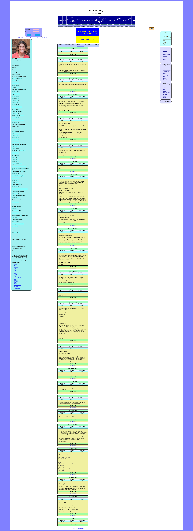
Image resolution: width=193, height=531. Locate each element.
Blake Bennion (166, 92)
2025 (129, 26)
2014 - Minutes (80, 46)
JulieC (15, 274)
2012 (73, 26)
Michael (165, 51)
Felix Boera (166, 79)
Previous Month (60, 20)
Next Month (133, 20)
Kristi (164, 73)
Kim (15, 275)
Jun (95, 24)
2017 (94, 26)
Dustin (164, 59)
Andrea (15, 264)
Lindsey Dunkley (18, 277)
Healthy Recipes (84, 20)
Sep (113, 24)
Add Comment (73, 75)
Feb (67, 24)
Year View (126, 20)
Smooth (16, 286)
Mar (74, 24)
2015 (86, 26)
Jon (15, 270)
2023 (120, 26)
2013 (77, 26)
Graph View (129, 19)
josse (15, 273)
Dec (132, 24)
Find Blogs (92, 20)
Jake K (15, 269)
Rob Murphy (17, 283)
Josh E (15, 271)
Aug (107, 24)
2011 (68, 26)
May (88, 24)
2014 (81, 26)
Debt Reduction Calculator (78, 528)
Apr (81, 24)
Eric (164, 76)
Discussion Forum (109, 20)
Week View (123, 20)
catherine (16, 267)
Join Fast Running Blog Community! (73, 19)
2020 (107, 26)
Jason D (165, 56)
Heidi (164, 78)
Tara (15, 287)
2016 (90, 26)
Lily (15, 276)
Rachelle (16, 280)
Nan (15, 279)
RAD (15, 282)
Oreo (164, 61)
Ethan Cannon (166, 54)
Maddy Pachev (166, 70)
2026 (133, 26)
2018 (99, 26)
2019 (103, 26)
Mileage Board (95, 20)
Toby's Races (88, 20)
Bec (15, 265)
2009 (60, 26)
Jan (61, 24)
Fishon (165, 94)
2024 (124, 26)
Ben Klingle (166, 75)
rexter (164, 96)
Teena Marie (17, 288)
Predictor (79, 19)
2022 (116, 26)
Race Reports (114, 20)
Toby (164, 87)
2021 (111, 26)
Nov (126, 24)
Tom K (164, 57)
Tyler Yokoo (166, 71)
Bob (164, 89)
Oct (119, 24)
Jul (100, 24)
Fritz (15, 268)
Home (68, 19)
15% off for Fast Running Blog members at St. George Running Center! (33, 37)
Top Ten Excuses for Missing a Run (100, 19)
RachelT (16, 281)
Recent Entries (64, 20)
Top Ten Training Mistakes (104, 19)
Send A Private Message (119, 19)
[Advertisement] (96, 4)
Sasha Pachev (17, 285)
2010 (64, 26)
